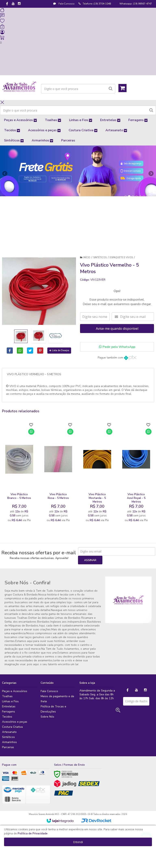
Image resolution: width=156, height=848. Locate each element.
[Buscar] (111, 88)
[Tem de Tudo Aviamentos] (19, 86)
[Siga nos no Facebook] (7, 4)
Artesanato (9, 732)
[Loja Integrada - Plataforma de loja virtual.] (60, 821)
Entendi (78, 842)
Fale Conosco (66, 3)
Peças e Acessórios (14, 691)
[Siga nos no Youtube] (13, 4)
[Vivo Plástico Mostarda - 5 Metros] (97, 473)
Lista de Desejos (60, 350)
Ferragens (8, 711)
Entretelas (8, 706)
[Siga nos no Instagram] (19, 4)
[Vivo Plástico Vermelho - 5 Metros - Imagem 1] (21, 336)
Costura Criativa (12, 727)
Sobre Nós (47, 717)
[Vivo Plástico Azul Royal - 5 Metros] (136, 473)
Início (86, 257)
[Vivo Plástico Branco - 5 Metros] (19, 473)
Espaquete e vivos (121, 257)
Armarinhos (9, 742)
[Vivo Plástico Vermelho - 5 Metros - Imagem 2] (38, 335)
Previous (5, 173)
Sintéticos (100, 257)
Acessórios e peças (14, 722)
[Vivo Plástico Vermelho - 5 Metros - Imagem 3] (55, 335)
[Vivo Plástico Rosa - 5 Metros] (58, 473)
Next (151, 172)
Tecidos (7, 717)
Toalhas (7, 696)
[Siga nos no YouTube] (136, 690)
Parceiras (8, 747)
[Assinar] (90, 560)
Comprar (22, 509)
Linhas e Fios (10, 701)
